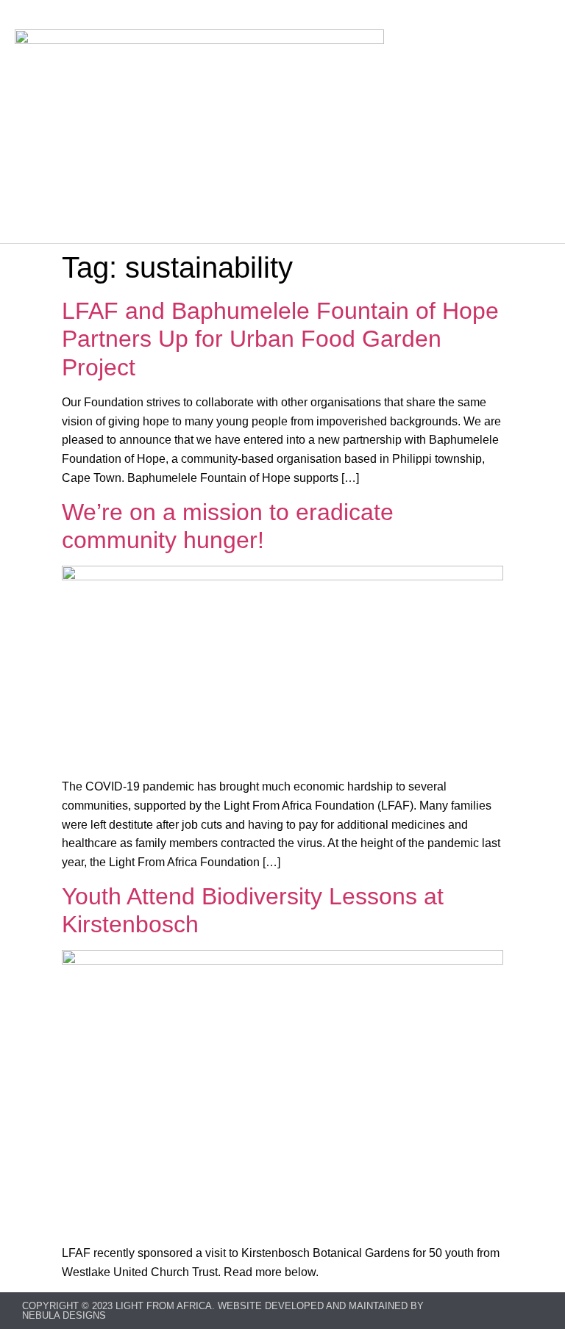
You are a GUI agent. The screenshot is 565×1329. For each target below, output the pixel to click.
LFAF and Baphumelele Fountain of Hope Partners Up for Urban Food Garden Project (280, 339)
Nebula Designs (64, 1315)
